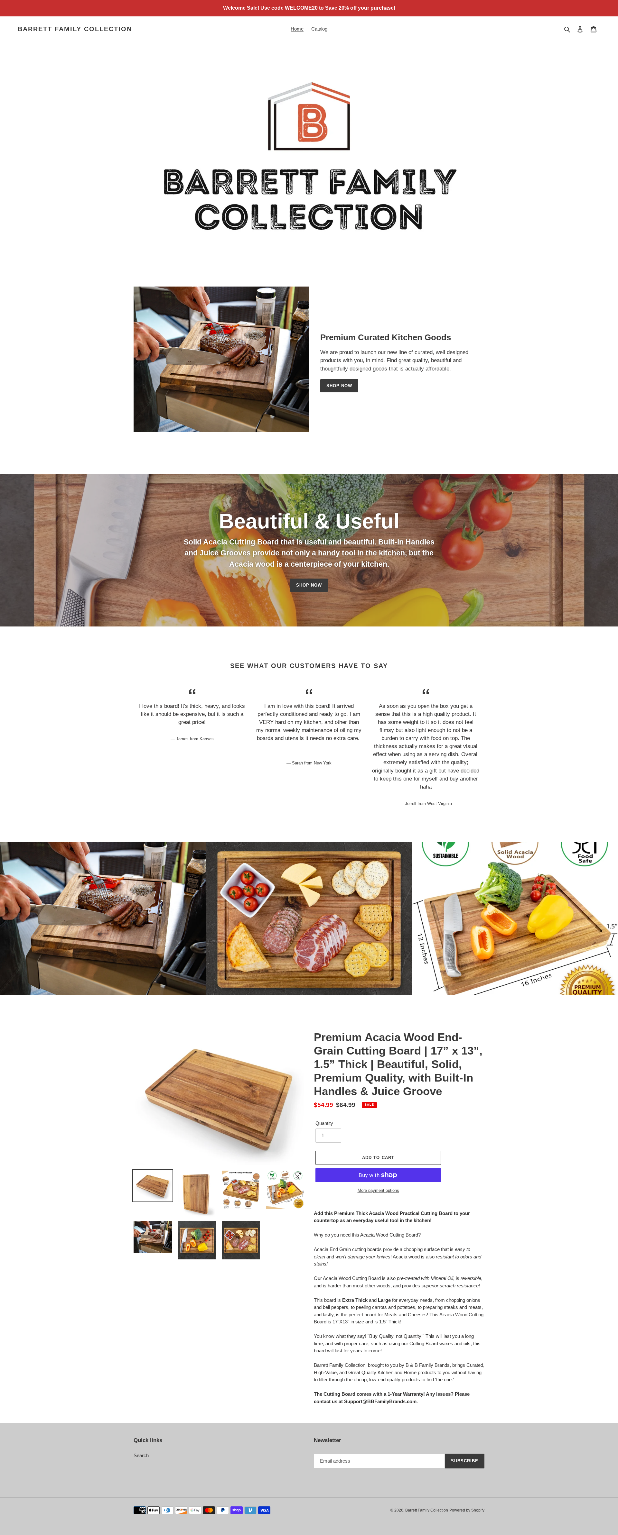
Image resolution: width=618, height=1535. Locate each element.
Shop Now (339, 385)
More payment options (378, 1190)
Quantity (324, 1123)
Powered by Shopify (466, 1510)
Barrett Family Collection (75, 28)
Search (141, 1455)
